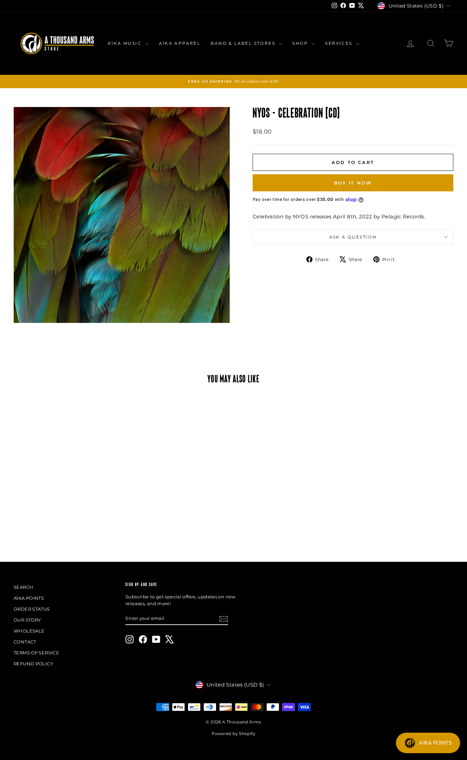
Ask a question (353, 237)
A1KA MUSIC (125, 43)
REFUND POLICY (33, 663)
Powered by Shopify (233, 733)
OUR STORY (27, 620)
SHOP (301, 43)
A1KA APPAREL (180, 43)
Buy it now (353, 183)
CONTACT (25, 641)
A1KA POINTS (29, 598)
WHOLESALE (29, 631)
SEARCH (23, 587)
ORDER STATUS (32, 609)
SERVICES (339, 43)
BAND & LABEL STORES (244, 43)
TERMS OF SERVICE (36, 652)
